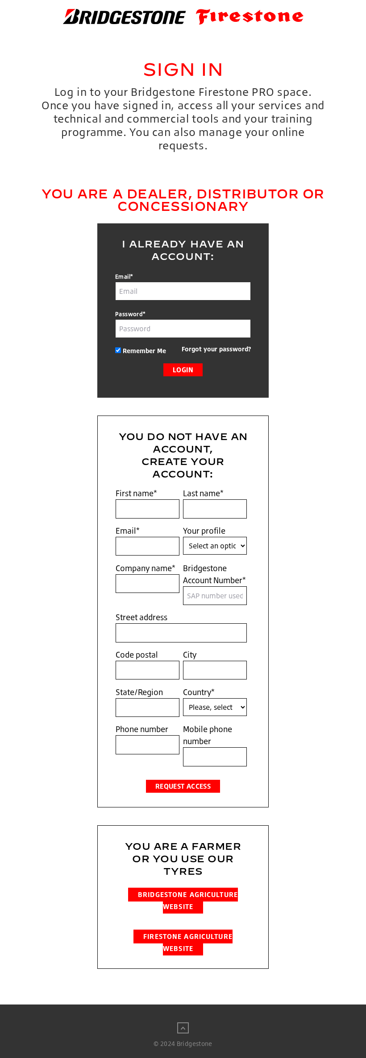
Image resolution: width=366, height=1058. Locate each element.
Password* (130, 313)
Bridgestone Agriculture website (188, 900)
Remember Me (144, 350)
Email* (124, 276)
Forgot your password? (216, 349)
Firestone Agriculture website (188, 942)
